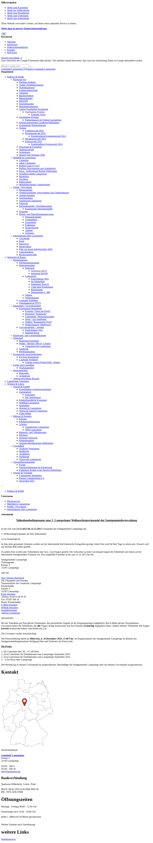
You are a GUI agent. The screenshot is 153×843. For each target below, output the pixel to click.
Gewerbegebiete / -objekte (31, 327)
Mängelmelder (26, 98)
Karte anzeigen (8, 594)
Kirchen (23, 419)
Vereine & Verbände (22, 473)
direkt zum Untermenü (17, 15)
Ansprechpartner (27, 195)
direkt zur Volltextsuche (18, 10)
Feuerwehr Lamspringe (30, 459)
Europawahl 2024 (33, 141)
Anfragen (29, 233)
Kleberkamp (37, 289)
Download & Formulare (30, 147)
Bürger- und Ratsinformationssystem (36, 214)
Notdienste (24, 456)
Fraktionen (30, 225)
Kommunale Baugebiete (30, 308)
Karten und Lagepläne (23, 365)
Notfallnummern (27, 87)
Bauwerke (24, 373)
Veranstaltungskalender (24, 462)
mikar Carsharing (27, 163)
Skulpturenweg (8, 839)
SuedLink (23, 349)
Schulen (23, 424)
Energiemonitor (26, 104)
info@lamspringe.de (10, 771)
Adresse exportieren (10, 613)
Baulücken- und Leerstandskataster (29, 335)
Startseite (11, 42)
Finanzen (23, 211)
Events (22, 464)
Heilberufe (24, 451)
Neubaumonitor (26, 368)
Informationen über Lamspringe (28, 236)
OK (3, 34)
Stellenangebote (26, 149)
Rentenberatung (26, 440)
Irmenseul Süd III (39, 273)
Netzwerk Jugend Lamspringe (33, 411)
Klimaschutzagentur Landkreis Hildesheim (39, 122)
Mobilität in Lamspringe (24, 157)
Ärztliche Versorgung (29, 448)
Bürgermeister (25, 190)
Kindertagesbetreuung (29, 421)
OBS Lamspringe (33, 429)
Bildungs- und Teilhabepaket (32, 432)
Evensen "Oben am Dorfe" (38, 311)
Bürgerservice (19, 79)
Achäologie (24, 376)
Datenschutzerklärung (17, 47)
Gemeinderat (31, 219)
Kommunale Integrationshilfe (39, 209)
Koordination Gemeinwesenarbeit (35, 389)
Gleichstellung (26, 198)
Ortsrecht (23, 203)
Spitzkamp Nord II (40, 284)
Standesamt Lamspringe (30, 200)
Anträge (29, 230)
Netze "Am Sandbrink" (36, 319)
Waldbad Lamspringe (29, 403)
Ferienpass (30, 394)
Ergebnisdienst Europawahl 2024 (46, 144)
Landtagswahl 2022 (34, 130)
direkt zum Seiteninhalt (18, 18)
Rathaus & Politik (15, 77)
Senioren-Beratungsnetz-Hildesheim (36, 443)
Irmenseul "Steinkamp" (36, 314)
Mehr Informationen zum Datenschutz (19, 63)
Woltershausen (32, 297)
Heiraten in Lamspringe (30, 408)
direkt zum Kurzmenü (17, 7)
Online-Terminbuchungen (31, 85)
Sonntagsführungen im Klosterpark (35, 467)
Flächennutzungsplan (29, 262)
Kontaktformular (9, 610)
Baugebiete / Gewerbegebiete (27, 306)
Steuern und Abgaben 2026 (32, 155)
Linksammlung (26, 252)
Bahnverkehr (25, 182)
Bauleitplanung (20, 260)
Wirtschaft (18, 338)
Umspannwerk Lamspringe (38, 346)
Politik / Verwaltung (22, 187)
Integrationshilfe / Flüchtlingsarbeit (35, 206)
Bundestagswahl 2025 (35, 139)
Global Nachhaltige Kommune (33, 109)
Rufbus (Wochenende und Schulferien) (37, 168)
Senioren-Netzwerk (28, 438)
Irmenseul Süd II (39, 271)
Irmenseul (29, 268)
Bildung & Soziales (22, 416)
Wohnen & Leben (15, 384)
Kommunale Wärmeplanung (32, 125)
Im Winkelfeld (38, 281)
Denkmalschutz (20, 370)
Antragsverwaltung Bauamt (26, 378)
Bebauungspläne (27, 265)
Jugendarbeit (25, 392)
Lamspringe (30, 276)
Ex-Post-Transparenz (29, 357)
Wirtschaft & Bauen (16, 257)
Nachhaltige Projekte (35, 112)
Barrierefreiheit (26, 95)
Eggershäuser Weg (40, 279)
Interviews (24, 244)
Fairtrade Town (38, 114)
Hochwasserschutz (28, 254)
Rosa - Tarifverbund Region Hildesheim (38, 171)
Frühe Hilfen (25, 413)
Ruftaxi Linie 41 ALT (29, 165)
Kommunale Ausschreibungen (27, 354)
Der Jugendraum (33, 397)
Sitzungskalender (33, 217)
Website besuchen (9, 607)
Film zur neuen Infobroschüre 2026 (35, 249)
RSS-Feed (12, 52)
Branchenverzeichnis (29, 341)
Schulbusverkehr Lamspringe (33, 174)
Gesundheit (18, 446)
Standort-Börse (32, 332)
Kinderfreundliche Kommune (33, 400)
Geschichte (24, 238)
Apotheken (24, 454)
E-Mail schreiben (9, 605)
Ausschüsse (30, 222)
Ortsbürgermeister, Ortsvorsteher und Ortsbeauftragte (44, 192)
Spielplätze (24, 405)
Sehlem (28, 295)
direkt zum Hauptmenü (18, 13)
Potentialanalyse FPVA (30, 303)
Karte (21, 241)
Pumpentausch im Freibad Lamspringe (43, 120)
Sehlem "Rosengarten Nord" (38, 322)
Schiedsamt (24, 152)
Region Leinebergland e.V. (32, 478)
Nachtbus (23, 179)
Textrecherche (31, 227)
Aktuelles (23, 93)
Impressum (12, 44)
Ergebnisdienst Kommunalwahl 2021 (48, 136)
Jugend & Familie (21, 386)
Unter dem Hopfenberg (42, 287)
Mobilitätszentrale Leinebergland (34, 184)
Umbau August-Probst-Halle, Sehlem (42, 362)
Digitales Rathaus (27, 82)
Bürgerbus (24, 176)
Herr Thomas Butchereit (12, 578)
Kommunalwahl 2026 (35, 133)
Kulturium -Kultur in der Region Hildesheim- (40, 470)
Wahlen (22, 128)
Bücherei (23, 435)
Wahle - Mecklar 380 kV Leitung (35, 343)
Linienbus (24, 160)
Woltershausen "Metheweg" (38, 324)
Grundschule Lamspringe (37, 427)
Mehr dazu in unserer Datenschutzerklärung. (24, 28)
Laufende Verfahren (28, 300)
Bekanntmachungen (28, 106)
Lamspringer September (30, 475)
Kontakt (11, 50)
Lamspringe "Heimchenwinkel (39, 316)
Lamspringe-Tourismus (18, 381)
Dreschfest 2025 (27, 481)
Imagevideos (25, 246)
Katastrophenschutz (28, 90)
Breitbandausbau (27, 351)
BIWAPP (23, 101)
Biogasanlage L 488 (40, 292)
